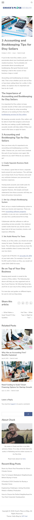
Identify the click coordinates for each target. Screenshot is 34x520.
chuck (14, 53)
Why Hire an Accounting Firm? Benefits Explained (14, 353)
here (24, 459)
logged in (13, 404)
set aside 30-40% (26, 256)
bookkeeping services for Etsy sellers (14, 114)
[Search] (28, 414)
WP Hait (24, 516)
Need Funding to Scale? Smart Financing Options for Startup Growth (17, 386)
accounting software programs (16, 211)
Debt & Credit (21, 53)
